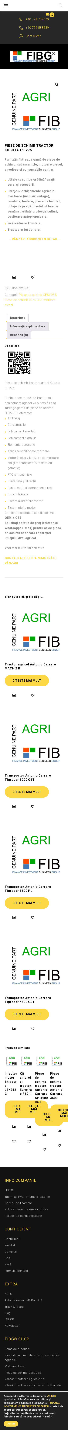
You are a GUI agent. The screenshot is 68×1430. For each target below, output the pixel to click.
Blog (8, 1313)
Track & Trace (14, 1306)
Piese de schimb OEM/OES (38, 295)
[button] (56, 84)
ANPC (8, 1294)
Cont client (33, 36)
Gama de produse (17, 1349)
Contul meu (12, 1239)
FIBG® (9, 1190)
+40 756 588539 (37, 27)
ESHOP (9, 1319)
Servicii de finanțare (18, 1203)
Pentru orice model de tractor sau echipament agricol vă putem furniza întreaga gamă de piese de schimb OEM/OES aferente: (30, 405)
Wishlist (10, 1245)
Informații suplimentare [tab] (28, 326)
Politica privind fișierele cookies (26, 1209)
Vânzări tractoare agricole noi (25, 1379)
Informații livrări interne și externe (27, 1196)
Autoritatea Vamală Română (23, 1300)
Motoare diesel (15, 1366)
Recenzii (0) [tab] (19, 335)
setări (49, 1416)
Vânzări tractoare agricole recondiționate (33, 1385)
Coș (7, 1258)
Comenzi (11, 1251)
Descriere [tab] (17, 318)
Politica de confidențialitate (23, 1216)
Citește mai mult (26, 680)
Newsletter (12, 1325)
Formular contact (16, 1270)
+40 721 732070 (37, 19)
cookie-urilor (37, 1410)
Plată (8, 1264)
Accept (11, 1423)
